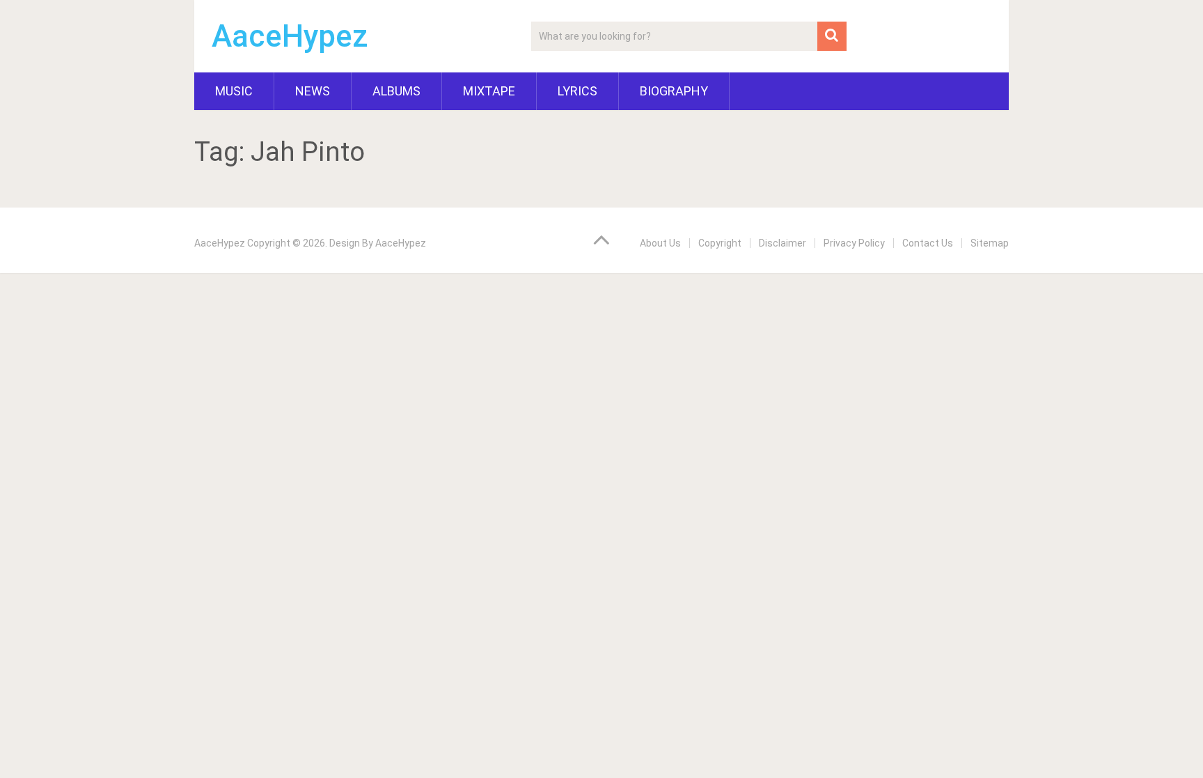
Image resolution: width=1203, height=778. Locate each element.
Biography (674, 91)
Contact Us (927, 243)
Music (234, 91)
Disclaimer (782, 243)
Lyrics (577, 91)
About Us (660, 243)
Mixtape (489, 91)
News (312, 91)
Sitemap (989, 243)
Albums (396, 91)
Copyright (719, 243)
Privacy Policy (854, 243)
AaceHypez (290, 36)
